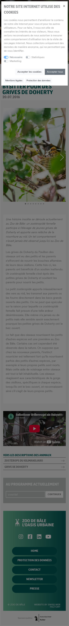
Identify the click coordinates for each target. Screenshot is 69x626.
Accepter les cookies (29, 71)
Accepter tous (55, 71)
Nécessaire (16, 57)
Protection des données (38, 80)
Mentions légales (13, 80)
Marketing (15, 61)
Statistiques (37, 57)
